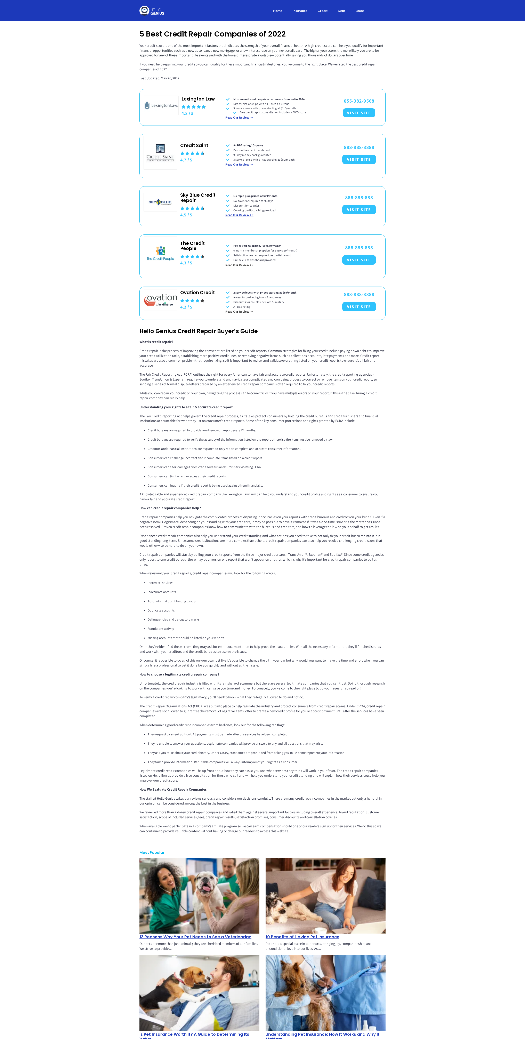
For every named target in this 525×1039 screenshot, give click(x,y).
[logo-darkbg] (151, 7)
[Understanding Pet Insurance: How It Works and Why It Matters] (326, 993)
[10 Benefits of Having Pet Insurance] (326, 895)
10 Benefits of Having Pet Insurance (302, 937)
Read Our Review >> (239, 117)
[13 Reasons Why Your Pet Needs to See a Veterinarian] (199, 895)
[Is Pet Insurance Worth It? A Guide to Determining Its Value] (199, 993)
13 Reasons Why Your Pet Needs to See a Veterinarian (195, 937)
